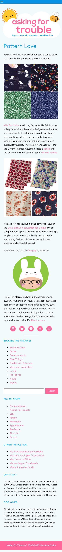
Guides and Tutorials (21, 363)
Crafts (13, 351)
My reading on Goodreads (24, 463)
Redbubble (16, 421)
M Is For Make (11, 125)
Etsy (12, 413)
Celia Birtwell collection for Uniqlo (27, 227)
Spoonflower (17, 425)
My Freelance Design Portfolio (26, 451)
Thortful (14, 433)
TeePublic (15, 429)
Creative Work (18, 355)
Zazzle (13, 437)
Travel (13, 382)
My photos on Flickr (20, 459)
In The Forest (49, 152)
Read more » (38, 320)
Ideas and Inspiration (21, 367)
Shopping (31, 250)
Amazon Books (18, 406)
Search (51, 390)
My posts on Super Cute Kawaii (27, 455)
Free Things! (16, 359)
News (13, 378)
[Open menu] (2, 2)
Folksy (13, 417)
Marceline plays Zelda (22, 467)
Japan (13, 371)
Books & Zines (17, 347)
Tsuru (47, 148)
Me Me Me (15, 375)
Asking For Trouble (20, 410)
